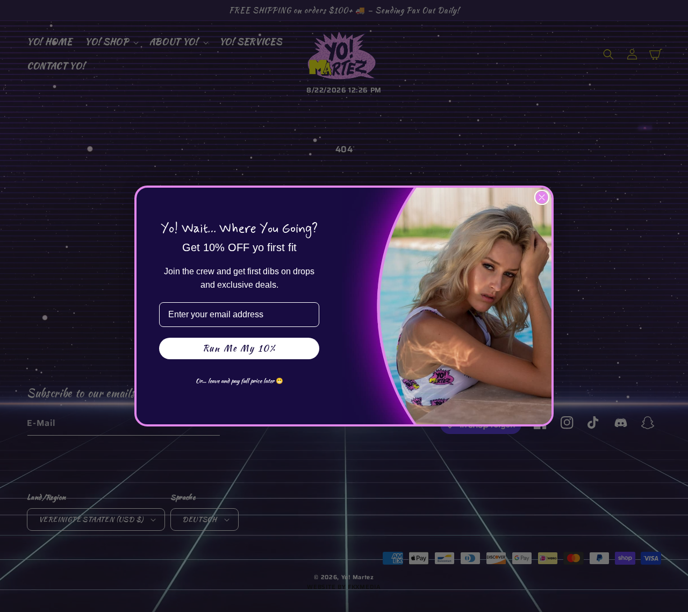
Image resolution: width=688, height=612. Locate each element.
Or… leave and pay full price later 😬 (239, 380)
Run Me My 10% (239, 348)
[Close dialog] (541, 197)
